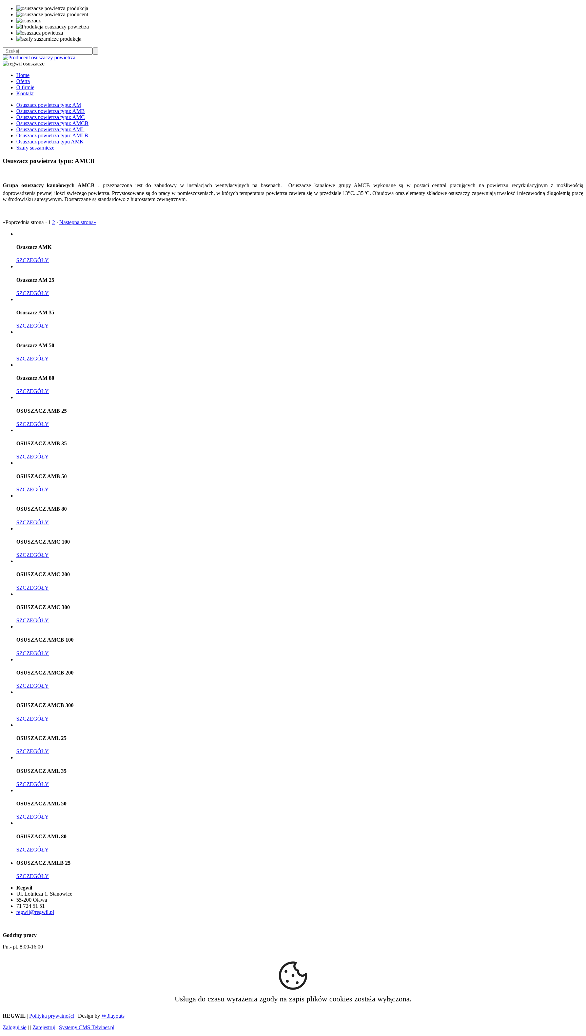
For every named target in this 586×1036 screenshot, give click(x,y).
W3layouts (112, 1016)
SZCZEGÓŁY (32, 260)
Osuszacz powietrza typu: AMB (50, 111)
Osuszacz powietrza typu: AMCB (52, 123)
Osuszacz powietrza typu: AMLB (52, 135)
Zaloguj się (14, 1027)
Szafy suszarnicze (35, 148)
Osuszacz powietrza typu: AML (50, 129)
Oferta (23, 81)
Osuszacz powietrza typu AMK (50, 141)
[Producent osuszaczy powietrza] (39, 57)
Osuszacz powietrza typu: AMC (50, 117)
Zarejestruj (44, 1027)
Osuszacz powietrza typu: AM (48, 105)
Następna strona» (77, 222)
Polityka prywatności (51, 1016)
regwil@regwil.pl (35, 912)
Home (23, 75)
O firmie (25, 87)
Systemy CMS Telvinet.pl (86, 1027)
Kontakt (25, 93)
